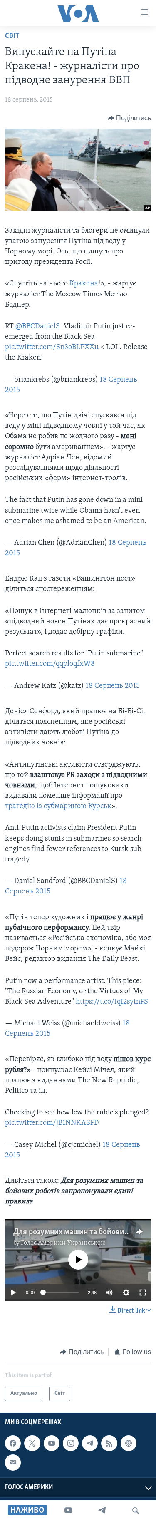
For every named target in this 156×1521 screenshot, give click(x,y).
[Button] (129, 118)
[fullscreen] (142, 1292)
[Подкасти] (128, 1443)
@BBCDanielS (37, 326)
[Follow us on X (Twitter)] (32, 1443)
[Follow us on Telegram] (90, 1443)
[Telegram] (102, 1510)
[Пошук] (135, 1510)
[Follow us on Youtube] (51, 1443)
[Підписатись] (13, 1462)
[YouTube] (68, 1510)
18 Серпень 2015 (113, 686)
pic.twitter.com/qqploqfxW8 (50, 664)
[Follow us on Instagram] (71, 1443)
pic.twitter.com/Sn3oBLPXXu (52, 347)
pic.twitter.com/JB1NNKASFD (52, 1123)
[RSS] (109, 1443)
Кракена (83, 284)
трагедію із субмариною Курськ (58, 806)
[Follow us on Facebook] (13, 1443)
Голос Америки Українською (63, 1243)
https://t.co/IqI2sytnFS (112, 1002)
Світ (12, 36)
